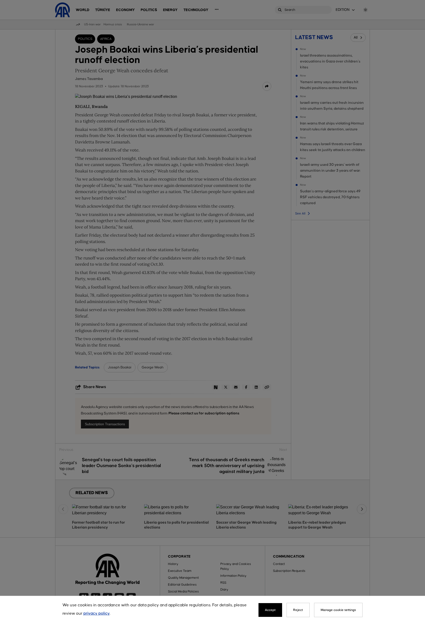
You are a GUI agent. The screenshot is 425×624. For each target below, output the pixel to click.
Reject (298, 610)
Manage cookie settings (338, 610)
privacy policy (96, 613)
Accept (270, 610)
